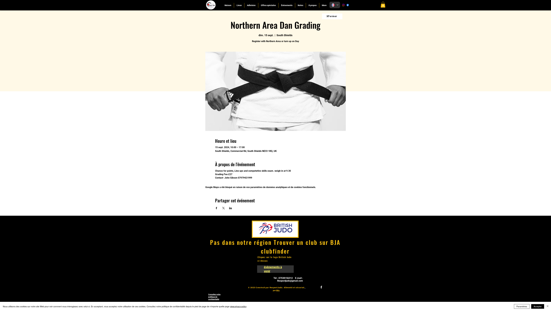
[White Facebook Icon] (321, 287)
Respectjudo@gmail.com (290, 280)
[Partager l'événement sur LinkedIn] (230, 208)
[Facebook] (347, 5)
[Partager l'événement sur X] (223, 208)
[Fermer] (547, 306)
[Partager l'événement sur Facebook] (216, 208)
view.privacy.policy (238, 306)
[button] (383, 5)
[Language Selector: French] (334, 5)
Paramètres (521, 306)
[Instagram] (343, 5)
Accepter (538, 306)
